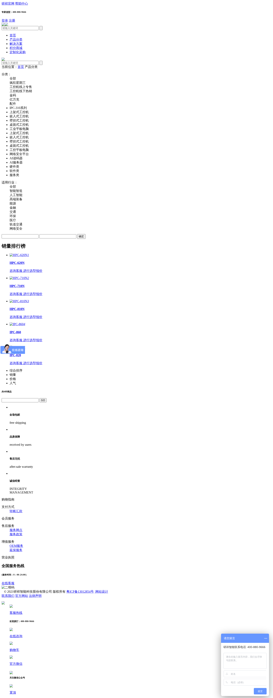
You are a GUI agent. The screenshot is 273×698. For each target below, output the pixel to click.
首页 (13, 35)
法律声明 (35, 595)
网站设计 (101, 591)
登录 (5, 20)
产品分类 (16, 39)
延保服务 (16, 550)
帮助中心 (21, 3)
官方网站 (21, 595)
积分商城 (16, 48)
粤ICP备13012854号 (80, 591)
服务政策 (16, 534)
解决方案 (16, 43)
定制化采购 (18, 52)
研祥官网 (8, 3)
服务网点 (16, 530)
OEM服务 (16, 545)
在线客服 (8, 583)
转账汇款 (16, 511)
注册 (12, 20)
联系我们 (8, 595)
